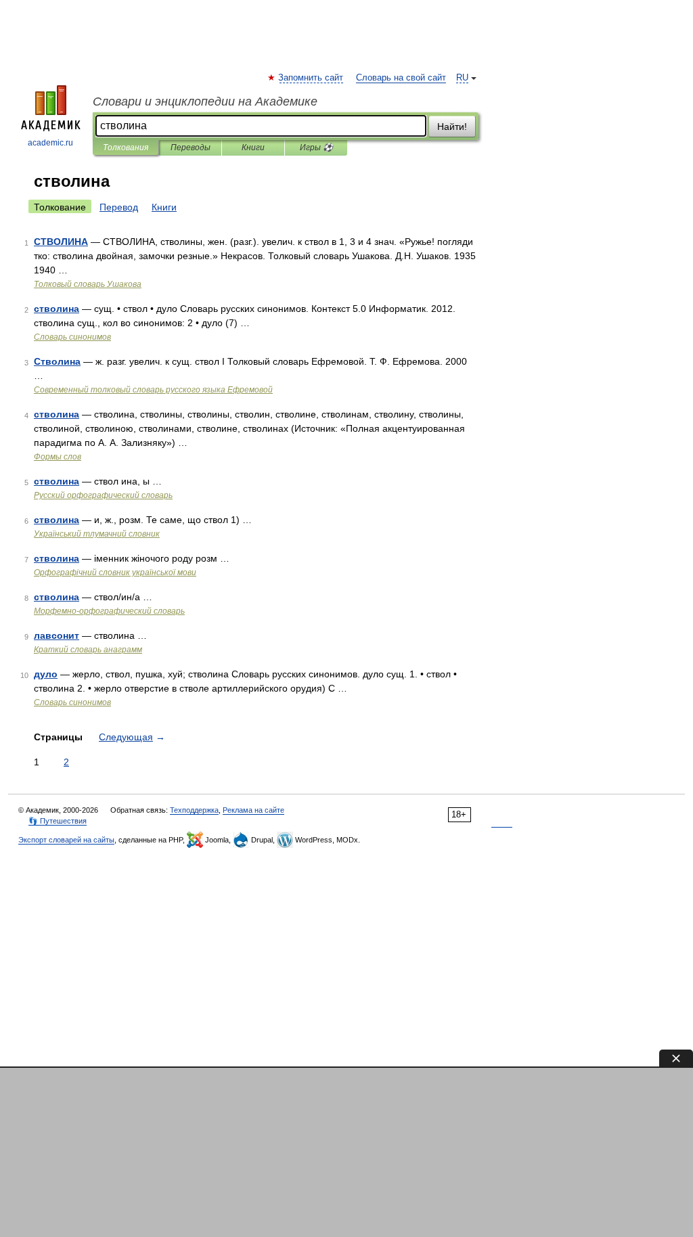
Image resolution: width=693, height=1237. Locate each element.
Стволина (57, 361)
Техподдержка (194, 810)
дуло (46, 674)
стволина (56, 308)
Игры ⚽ (316, 147)
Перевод (118, 207)
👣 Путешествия (57, 821)
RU (462, 78)
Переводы (190, 147)
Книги (253, 147)
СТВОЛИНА (61, 241)
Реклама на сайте (253, 810)
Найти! (452, 126)
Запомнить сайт (311, 78)
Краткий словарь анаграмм (88, 649)
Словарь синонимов (72, 337)
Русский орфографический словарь (103, 495)
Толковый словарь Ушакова (87, 284)
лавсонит (56, 635)
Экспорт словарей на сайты (66, 840)
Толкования (125, 147)
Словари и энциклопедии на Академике (205, 101)
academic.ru (50, 143)
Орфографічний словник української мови (115, 572)
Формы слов (57, 457)
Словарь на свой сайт (401, 78)
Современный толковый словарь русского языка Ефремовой (153, 390)
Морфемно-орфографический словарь (109, 611)
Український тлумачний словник (97, 534)
